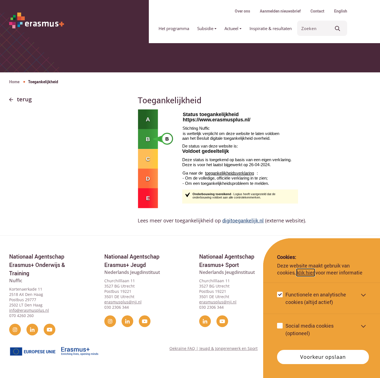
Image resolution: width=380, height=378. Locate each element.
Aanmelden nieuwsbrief (280, 11)
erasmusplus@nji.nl (123, 302)
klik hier (305, 272)
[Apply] (337, 28)
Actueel (232, 28)
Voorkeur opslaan (323, 357)
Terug (24, 99)
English (340, 11)
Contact (317, 11)
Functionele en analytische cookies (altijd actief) (315, 298)
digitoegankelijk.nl (243, 220)
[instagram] (15, 329)
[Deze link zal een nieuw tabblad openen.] (244, 158)
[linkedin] (32, 329)
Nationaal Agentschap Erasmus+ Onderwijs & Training (37, 265)
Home (14, 81)
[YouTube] (49, 329)
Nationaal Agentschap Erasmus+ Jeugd (131, 261)
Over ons (242, 11)
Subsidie (205, 28)
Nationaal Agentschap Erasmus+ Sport (226, 261)
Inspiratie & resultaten (271, 28)
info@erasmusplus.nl (29, 310)
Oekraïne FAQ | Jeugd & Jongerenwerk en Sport (213, 348)
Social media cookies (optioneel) (309, 329)
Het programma (174, 28)
